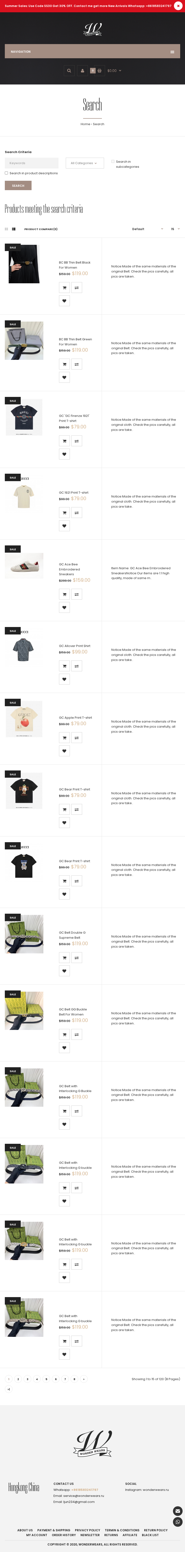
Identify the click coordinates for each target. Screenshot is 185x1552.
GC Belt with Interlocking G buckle (75, 1165)
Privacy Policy (87, 1530)
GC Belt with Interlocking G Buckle (75, 1088)
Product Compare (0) (41, 229)
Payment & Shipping (53, 1530)
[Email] (178, 1511)
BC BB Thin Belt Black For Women (75, 265)
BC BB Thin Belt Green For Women (75, 342)
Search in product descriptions (34, 173)
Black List (150, 1535)
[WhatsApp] (178, 1522)
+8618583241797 (84, 1489)
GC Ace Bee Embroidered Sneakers (69, 569)
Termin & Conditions (122, 1530)
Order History (64, 1535)
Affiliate (130, 1535)
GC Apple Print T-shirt (75, 717)
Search (98, 124)
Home (85, 124)
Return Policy (156, 1530)
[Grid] (6, 229)
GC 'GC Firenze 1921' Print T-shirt (74, 418)
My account (36, 1535)
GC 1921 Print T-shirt (73, 492)
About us (25, 1530)
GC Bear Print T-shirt (74, 789)
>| (8, 1389)
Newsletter (90, 1535)
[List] (13, 229)
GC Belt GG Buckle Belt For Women (73, 1012)
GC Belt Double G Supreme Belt (72, 935)
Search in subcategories (127, 164)
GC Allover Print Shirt (74, 646)
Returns (111, 1535)
